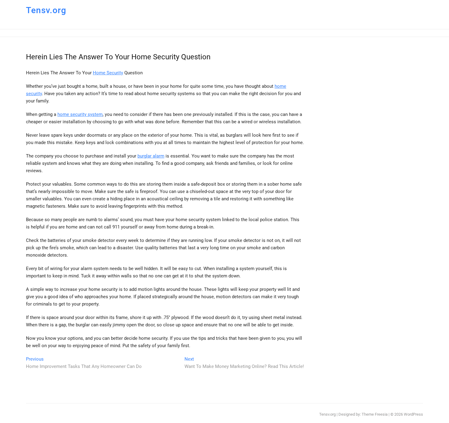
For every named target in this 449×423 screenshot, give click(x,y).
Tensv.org (46, 10)
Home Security (108, 73)
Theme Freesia (375, 414)
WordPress (413, 414)
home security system (80, 114)
